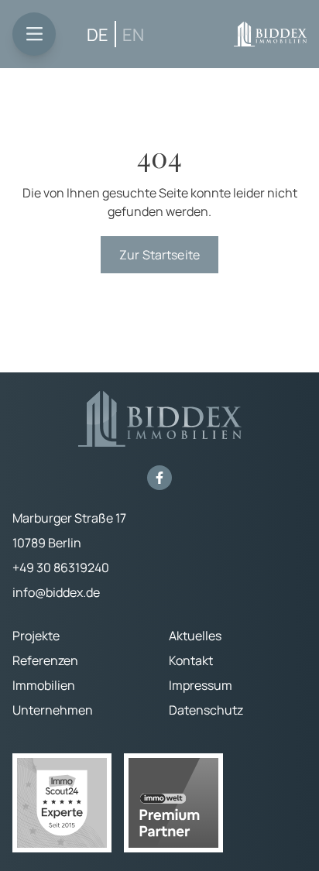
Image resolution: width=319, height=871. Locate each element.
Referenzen (45, 660)
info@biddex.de (56, 592)
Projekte (36, 635)
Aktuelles (195, 635)
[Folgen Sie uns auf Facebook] (159, 477)
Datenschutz (206, 709)
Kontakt (191, 660)
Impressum (200, 685)
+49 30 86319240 (60, 567)
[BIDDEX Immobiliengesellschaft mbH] (270, 34)
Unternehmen (52, 709)
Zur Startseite (159, 254)
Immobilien (43, 685)
